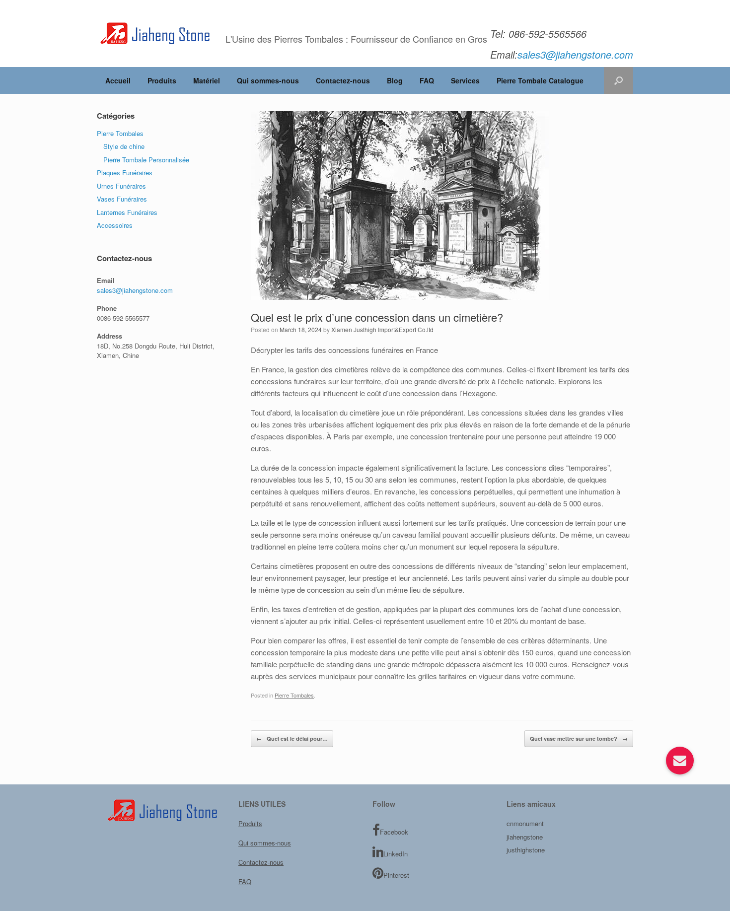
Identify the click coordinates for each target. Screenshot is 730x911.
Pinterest (396, 875)
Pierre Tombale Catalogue (540, 80)
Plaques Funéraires (124, 172)
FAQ (427, 80)
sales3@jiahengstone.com (135, 290)
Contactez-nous (343, 80)
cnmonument (525, 823)
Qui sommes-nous (268, 80)
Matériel (206, 80)
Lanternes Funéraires (127, 212)
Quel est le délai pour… (292, 738)
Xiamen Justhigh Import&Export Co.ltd (382, 329)
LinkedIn (395, 853)
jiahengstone (525, 836)
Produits (161, 80)
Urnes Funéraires (121, 186)
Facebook (394, 832)
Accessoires (115, 225)
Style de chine (124, 146)
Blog (395, 80)
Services (465, 80)
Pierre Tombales (294, 695)
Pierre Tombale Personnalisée (146, 159)
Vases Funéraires (122, 199)
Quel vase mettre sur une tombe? (579, 738)
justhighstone (526, 849)
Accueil (118, 80)
